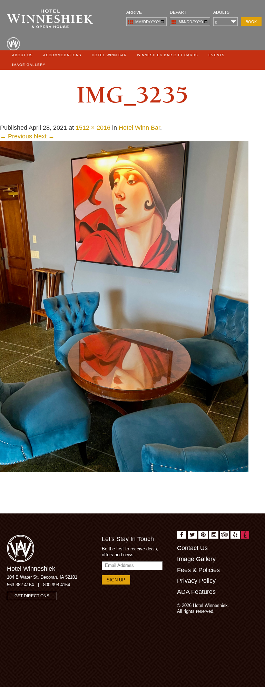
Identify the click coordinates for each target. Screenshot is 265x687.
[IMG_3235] (124, 306)
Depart (178, 12)
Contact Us (192, 547)
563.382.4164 (20, 584)
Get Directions (31, 595)
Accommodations (62, 55)
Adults (221, 12)
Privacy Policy (196, 580)
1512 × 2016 (93, 127)
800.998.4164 (56, 584)
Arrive (134, 12)
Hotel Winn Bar (109, 55)
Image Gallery (29, 65)
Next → (44, 136)
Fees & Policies (198, 570)
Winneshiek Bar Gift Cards (167, 55)
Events (216, 55)
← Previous (16, 136)
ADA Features (196, 591)
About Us (22, 55)
